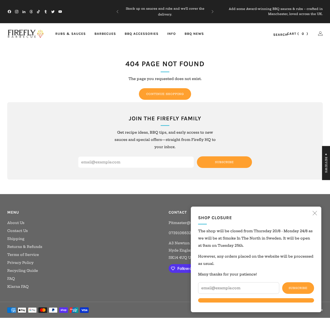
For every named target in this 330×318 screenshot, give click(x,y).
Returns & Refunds (24, 247)
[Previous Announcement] (117, 11)
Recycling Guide (22, 270)
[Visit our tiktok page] (38, 11)
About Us (15, 223)
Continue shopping (165, 94)
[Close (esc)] (314, 213)
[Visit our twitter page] (53, 11)
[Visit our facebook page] (9, 11)
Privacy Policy (20, 262)
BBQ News (194, 34)
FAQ (11, 278)
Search (275, 35)
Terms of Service (23, 255)
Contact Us (17, 231)
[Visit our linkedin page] (24, 11)
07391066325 (181, 233)
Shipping (15, 239)
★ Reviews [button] (326, 163)
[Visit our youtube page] (60, 11)
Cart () (297, 34)
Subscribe (298, 288)
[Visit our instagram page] (16, 11)
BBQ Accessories (141, 34)
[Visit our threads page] (31, 11)
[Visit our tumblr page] (45, 11)
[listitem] (165, 11)
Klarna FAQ (18, 286)
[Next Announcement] (212, 11)
